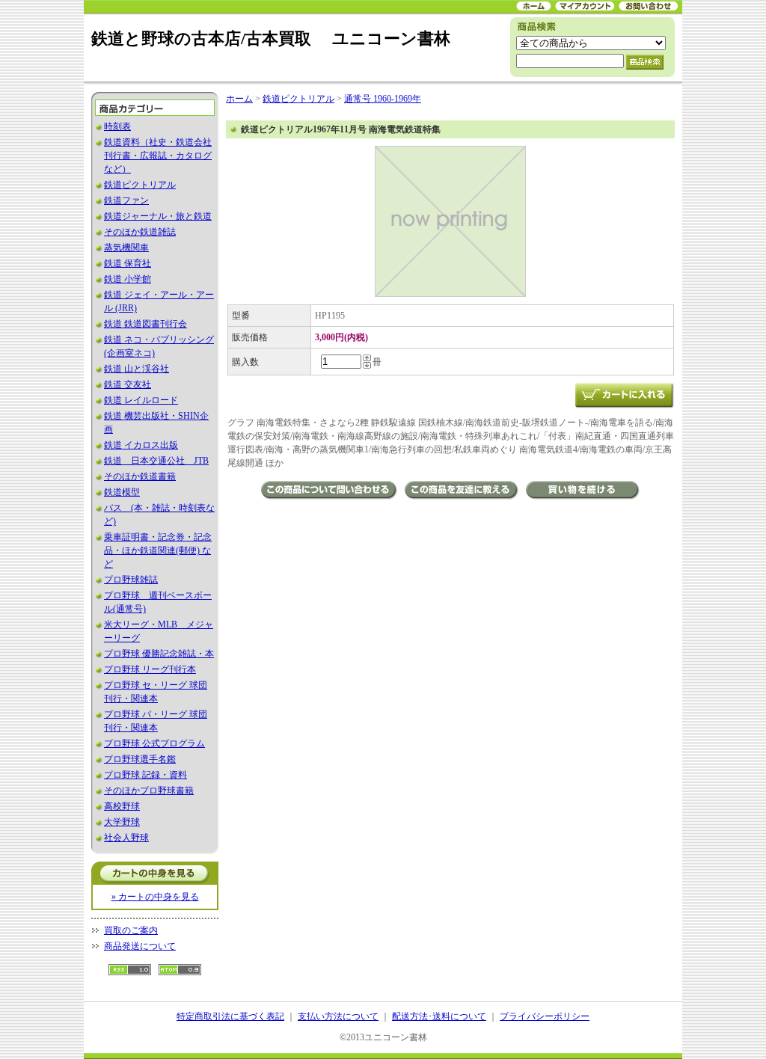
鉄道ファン (126, 200)
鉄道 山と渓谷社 (136, 368)
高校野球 (122, 806)
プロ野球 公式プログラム (154, 743)
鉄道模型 (122, 492)
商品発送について (140, 946)
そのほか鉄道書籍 (140, 476)
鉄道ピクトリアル (140, 184)
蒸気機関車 (126, 247)
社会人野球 (126, 837)
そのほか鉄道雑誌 (140, 232)
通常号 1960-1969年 (382, 98)
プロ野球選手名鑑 (140, 759)
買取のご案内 (131, 930)
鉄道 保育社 (127, 263)
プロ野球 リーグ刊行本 (150, 669)
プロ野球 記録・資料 (145, 775)
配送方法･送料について (439, 1016)
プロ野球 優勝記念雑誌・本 (159, 653)
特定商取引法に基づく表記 (230, 1016)
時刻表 (117, 126)
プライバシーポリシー (544, 1016)
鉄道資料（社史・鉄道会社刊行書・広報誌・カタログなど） (158, 155)
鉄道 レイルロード (141, 400)
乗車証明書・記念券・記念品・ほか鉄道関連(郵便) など (158, 550)
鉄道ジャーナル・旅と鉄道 (158, 216)
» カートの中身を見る (155, 896)
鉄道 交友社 (127, 384)
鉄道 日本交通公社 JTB (156, 460)
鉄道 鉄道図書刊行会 (145, 324)
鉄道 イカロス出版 (141, 445)
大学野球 (122, 822)
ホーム (239, 98)
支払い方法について (338, 1016)
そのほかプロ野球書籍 (149, 790)
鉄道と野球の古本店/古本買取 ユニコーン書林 (270, 38)
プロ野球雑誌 (131, 579)
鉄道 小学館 (127, 279)
